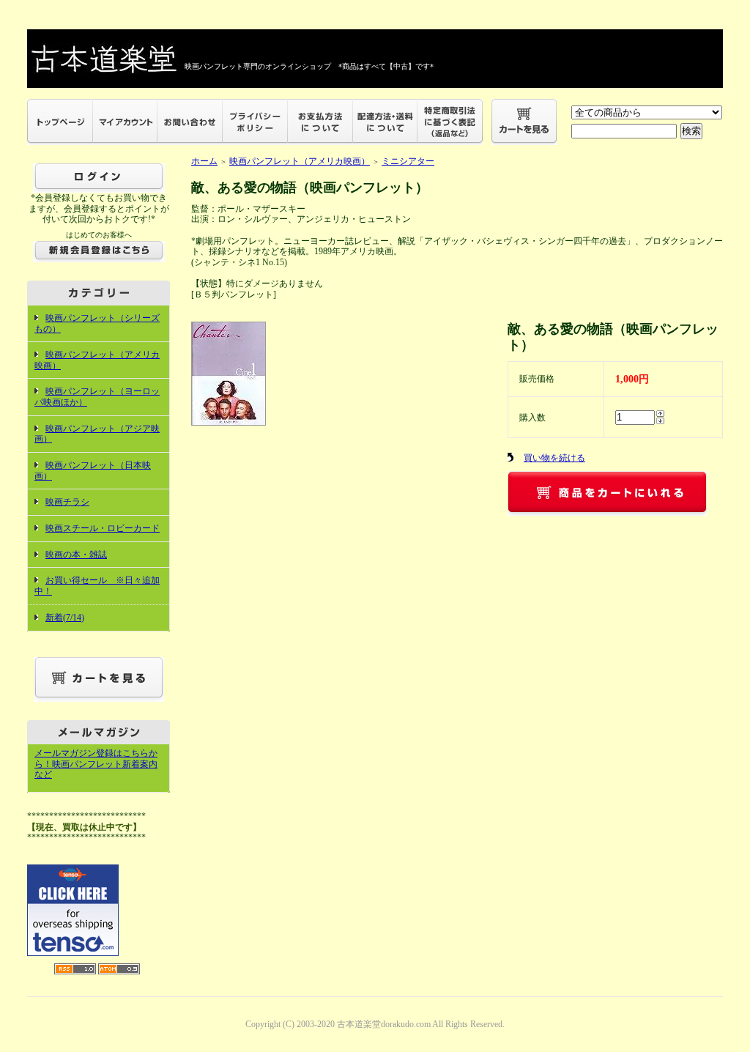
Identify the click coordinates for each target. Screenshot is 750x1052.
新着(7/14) (64, 617)
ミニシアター (408, 161)
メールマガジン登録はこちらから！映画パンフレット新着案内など (95, 763)
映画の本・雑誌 (76, 554)
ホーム (204, 161)
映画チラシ (67, 502)
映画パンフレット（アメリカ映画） (299, 161)
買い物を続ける (554, 458)
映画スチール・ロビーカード (102, 528)
